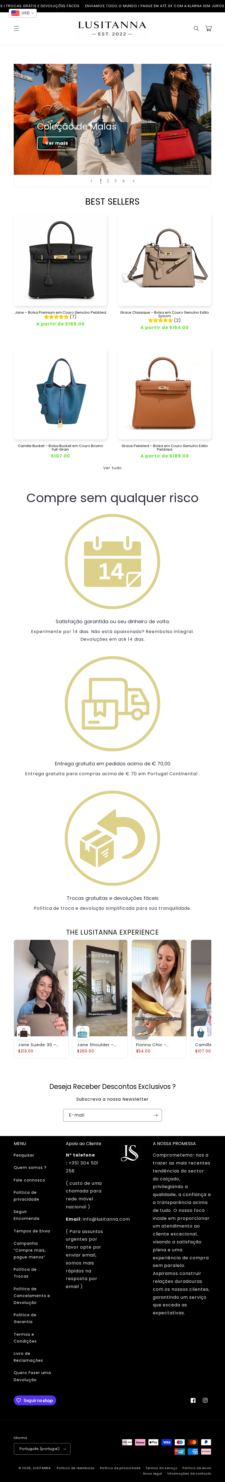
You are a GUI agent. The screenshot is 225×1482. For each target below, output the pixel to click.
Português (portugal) (39, 1448)
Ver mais (56, 143)
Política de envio (196, 1468)
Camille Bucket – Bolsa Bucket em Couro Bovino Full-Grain (60, 447)
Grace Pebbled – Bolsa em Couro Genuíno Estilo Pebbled (165, 447)
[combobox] (23, 13)
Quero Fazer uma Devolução (32, 1376)
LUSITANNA (42, 1468)
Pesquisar (24, 1155)
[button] (16, 28)
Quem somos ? (30, 1167)
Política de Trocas (25, 1273)
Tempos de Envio (32, 1231)
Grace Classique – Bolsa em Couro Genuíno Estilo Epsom (164, 314)
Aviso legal (152, 1473)
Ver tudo (112, 468)
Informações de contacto (189, 1473)
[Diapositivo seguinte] (134, 181)
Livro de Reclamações (28, 1357)
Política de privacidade (26, 1196)
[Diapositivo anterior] (91, 181)
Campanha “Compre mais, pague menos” (30, 1250)
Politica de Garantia (25, 1318)
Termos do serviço (161, 1468)
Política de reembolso (76, 1468)
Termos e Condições (25, 1338)
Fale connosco (29, 1180)
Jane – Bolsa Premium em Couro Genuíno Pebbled (60, 312)
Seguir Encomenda (27, 1215)
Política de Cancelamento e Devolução (32, 1295)
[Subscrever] (156, 1115)
